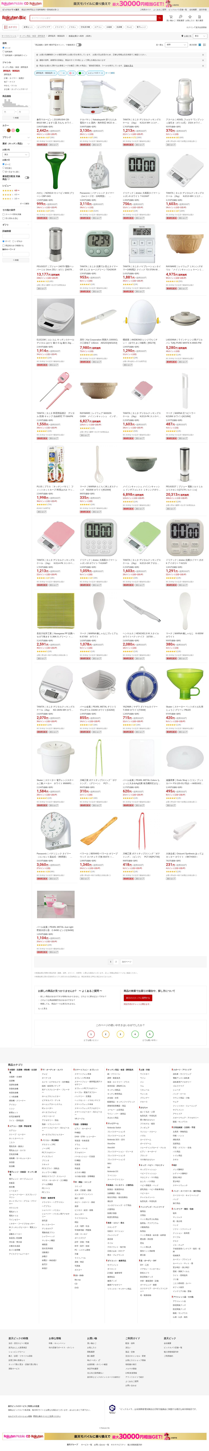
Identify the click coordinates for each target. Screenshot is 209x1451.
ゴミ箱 (175, 1279)
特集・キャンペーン (57, 1343)
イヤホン (72, 27)
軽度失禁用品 (112, 1217)
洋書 (76, 1254)
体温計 (44, 1268)
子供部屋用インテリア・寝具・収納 (186, 1250)
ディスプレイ (47, 1156)
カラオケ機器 (80, 1172)
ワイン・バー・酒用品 (116, 1114)
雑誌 (76, 1222)
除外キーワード (8, 249)
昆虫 (142, 1243)
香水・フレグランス (115, 1255)
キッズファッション (148, 1169)
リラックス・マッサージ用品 (119, 1289)
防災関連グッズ (146, 1277)
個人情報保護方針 (171, 1352)
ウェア (175, 1102)
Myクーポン (92, 1360)
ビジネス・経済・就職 (84, 1210)
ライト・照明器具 (16, 1120)
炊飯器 (12, 1183)
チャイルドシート (147, 1197)
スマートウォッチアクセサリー (87, 1108)
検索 (17, 118)
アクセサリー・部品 (50, 1120)
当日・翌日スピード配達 (19, 1343)
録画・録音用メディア (51, 1086)
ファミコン (112, 1175)
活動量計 (45, 1252)
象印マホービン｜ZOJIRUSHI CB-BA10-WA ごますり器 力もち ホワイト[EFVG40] (55, 122)
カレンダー (79, 1214)
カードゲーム (145, 1140)
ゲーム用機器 (47, 1184)
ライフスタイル (81, 1218)
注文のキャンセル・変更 (135, 1356)
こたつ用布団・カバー (182, 1283)
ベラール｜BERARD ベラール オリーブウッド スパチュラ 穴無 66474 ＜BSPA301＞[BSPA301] (99, 856)
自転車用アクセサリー (182, 1082)
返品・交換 (130, 1352)
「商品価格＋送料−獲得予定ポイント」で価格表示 (54, 45)
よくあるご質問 (159, 10)
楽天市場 (203, 10)
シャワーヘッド (48, 1236)
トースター (13, 1191)
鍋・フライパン (113, 1074)
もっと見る (42, 1008)
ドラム (77, 1144)
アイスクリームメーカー (19, 1254)
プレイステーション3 (116, 1155)
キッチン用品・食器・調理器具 (32, 36)
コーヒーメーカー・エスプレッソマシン (23, 1196)
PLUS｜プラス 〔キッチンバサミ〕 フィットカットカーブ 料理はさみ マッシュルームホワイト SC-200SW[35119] (55, 489)
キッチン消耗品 (113, 1090)
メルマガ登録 (130, 1369)
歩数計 (44, 1256)
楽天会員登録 (201, 27)
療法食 (143, 1255)
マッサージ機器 (48, 1240)
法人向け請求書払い (95, 1373)
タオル (175, 1159)
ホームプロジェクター (51, 1096)
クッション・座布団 (181, 1233)
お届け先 (6, 150)
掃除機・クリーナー (17, 1101)
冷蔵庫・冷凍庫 (15, 1077)
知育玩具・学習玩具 (148, 1116)
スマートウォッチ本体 (84, 1104)
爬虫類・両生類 (146, 1239)
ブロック (143, 1155)
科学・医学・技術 (82, 1246)
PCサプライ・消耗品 (50, 1168)
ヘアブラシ (46, 1206)
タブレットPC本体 (82, 1078)
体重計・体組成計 (49, 1260)
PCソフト (46, 1192)
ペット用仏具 (145, 1247)
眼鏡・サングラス (180, 1122)
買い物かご (91, 1343)
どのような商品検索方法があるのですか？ (57, 1000)
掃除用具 (176, 1140)
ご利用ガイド (145, 10)
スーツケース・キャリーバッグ (186, 1195)
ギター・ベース (81, 1148)
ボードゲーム (145, 1144)
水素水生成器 (14, 1246)
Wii (108, 1167)
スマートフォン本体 (83, 1074)
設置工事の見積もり (17, 1360)
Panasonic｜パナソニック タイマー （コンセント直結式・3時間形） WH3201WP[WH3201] (54, 856)
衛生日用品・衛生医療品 (117, 1197)
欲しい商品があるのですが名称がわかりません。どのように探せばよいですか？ (73, 996)
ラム (142, 1086)
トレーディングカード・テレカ (153, 1148)
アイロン (12, 1105)
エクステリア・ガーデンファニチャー (154, 1289)
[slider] (2, 107)
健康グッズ (112, 1281)
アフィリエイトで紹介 (134, 1377)
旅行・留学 (79, 1198)
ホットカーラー (48, 1224)
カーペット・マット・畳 (183, 1263)
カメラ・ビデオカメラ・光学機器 (55, 1082)
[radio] (3, 48)
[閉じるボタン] (203, 54)
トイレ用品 (177, 1155)
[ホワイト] (4, 130)
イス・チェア (178, 1245)
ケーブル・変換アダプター (86, 1092)
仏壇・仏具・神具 (180, 1317)
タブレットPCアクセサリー (86, 1088)
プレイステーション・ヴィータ (120, 1152)
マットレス (177, 1217)
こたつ (12, 1142)
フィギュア (144, 1128)
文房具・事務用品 (180, 1132)
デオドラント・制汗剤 (116, 1247)
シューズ (176, 1090)
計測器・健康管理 (114, 1273)
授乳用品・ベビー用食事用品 (152, 1189)
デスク (175, 1241)
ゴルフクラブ (178, 1086)
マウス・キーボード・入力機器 (55, 1180)
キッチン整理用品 (114, 1094)
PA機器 (78, 1133)
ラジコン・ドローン (148, 1132)
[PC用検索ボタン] (160, 18)
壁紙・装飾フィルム (181, 1271)
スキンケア (112, 1227)
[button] (3, 103)
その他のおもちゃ (147, 1159)
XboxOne (111, 1144)
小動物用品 (144, 1227)
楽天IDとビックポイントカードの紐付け (103, 1377)
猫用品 (143, 1211)
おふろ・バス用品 (147, 1181)
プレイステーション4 (116, 1136)
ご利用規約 (168, 1356)
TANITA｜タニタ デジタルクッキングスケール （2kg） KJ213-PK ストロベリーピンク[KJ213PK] (142, 416)
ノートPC (46, 1148)
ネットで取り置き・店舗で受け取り (23, 1364)
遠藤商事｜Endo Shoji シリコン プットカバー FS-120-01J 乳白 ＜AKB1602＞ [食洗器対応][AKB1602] (184, 783)
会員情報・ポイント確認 (97, 1364)
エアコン (98, 27)
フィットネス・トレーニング (185, 1106)
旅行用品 (176, 1203)
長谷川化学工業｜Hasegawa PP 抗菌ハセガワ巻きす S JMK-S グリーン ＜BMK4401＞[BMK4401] (56, 636)
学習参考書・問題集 (83, 1230)
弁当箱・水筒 (112, 1098)
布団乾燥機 (13, 1093)
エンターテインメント (84, 1194)
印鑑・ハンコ (178, 1136)
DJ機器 (78, 1160)
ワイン (143, 1078)
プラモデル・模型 (147, 1124)
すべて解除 (24, 204)
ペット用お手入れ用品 (149, 1219)
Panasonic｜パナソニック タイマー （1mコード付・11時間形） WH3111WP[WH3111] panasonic (97, 196)
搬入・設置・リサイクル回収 (20, 1356)
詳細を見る (128, 66)
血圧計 (44, 1264)
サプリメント (112, 1265)
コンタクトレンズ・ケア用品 (119, 1205)
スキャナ (45, 1164)
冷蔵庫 (109, 27)
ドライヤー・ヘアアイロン (53, 1202)
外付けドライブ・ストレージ (54, 1176)
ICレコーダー (47, 1108)
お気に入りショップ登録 (135, 1360)
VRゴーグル (80, 1119)
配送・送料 (130, 1343)
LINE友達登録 (131, 1373)
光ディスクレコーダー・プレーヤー (55, 1091)
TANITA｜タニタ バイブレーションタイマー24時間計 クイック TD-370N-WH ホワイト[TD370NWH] (142, 269)
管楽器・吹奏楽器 (82, 1141)
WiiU (109, 1163)
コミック (78, 1186)
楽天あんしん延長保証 (18, 1348)
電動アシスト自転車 (181, 1078)
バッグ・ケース (179, 1094)
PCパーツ (46, 1188)
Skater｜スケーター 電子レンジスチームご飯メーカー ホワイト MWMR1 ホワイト (55, 783)
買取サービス (14, 1369)
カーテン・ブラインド (182, 1259)
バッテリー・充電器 (83, 1096)
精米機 (12, 1187)
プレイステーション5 (116, 1132)
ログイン (190, 27)
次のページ (126, 962)
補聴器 (44, 1244)
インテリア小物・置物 (182, 1291)
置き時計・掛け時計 (181, 1267)
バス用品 (176, 1152)
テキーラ (143, 1102)
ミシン (12, 1109)
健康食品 (111, 1277)
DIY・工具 (144, 1265)
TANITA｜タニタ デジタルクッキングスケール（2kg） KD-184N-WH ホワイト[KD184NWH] (56, 709)
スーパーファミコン (115, 1179)
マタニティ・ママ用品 (149, 1177)
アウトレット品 (179, 1301)
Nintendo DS (112, 1171)
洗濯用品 (176, 1144)
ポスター (78, 1270)
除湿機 (12, 1166)
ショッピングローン (17, 1352)
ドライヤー (59, 27)
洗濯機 (119, 27)
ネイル (110, 1243)
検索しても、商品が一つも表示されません (57, 1004)
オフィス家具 (178, 1287)
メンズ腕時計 (178, 1169)
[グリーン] (17, 130)
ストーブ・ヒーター (17, 1134)
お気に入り (91, 1348)
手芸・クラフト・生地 (182, 1148)
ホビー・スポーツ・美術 (85, 1202)
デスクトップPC (49, 1144)
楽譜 (76, 1206)
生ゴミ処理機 (14, 1250)
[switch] (27, 177)
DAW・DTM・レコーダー (85, 1137)
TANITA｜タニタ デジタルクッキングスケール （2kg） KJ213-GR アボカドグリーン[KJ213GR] (142, 563)
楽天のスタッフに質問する (138, 998)
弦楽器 (77, 1164)
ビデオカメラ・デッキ (51, 1100)
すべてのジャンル (9, 36)
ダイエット (112, 1269)
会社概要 (193, 10)
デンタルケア (47, 1228)
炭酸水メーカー (15, 1234)
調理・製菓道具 (113, 1078)
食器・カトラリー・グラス (118, 1082)
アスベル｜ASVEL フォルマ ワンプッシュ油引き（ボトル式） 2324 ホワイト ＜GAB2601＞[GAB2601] (185, 122)
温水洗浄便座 (47, 1248)
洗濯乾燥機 (13, 1085)
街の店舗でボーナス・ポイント (62, 1348)
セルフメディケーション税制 (20, 1416)
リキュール (144, 1090)
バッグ (175, 1199)
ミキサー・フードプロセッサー (22, 1224)
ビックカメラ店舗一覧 (178, 10)
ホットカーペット (16, 1138)
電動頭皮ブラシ (48, 1232)
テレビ (129, 27)
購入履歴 (91, 1356)
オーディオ (46, 1078)
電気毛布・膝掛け (16, 1146)
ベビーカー (144, 1193)
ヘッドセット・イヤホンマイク (87, 1100)
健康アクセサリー (114, 1285)
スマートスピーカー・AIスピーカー (55, 1129)
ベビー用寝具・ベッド (149, 1185)
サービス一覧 (86, 1445)
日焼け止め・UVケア (116, 1251)
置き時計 (176, 1181)
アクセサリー (80, 1152)
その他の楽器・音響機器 (85, 1176)
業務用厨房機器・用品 (116, 1106)
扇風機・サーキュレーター (20, 1158)
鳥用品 (143, 1231)
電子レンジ (141, 27)
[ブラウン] (9, 130)
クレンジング (112, 1235)
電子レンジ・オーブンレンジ (21, 1179)
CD (76, 1284)
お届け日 (6, 160)
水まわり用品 (112, 1118)
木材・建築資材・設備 (149, 1281)
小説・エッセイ (81, 1234)
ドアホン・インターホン (150, 1269)
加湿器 (12, 1162)
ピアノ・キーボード (83, 1129)
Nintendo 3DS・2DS (116, 1140)
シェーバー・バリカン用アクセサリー (55, 1215)
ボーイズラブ (80, 1238)
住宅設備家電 (14, 1116)
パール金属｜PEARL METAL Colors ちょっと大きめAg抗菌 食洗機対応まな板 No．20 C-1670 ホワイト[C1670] (141, 783)
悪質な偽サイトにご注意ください (47, 1416)
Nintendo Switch (114, 1128)
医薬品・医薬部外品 (115, 1189)
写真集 (77, 1266)
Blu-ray (78, 1280)
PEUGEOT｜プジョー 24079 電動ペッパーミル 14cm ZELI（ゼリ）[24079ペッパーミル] (55, 269)
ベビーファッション (148, 1173)
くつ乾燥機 (13, 1097)
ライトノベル (80, 1258)
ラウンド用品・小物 (181, 1098)
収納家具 (176, 1255)
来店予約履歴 (92, 1369)
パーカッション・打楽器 (85, 1156)
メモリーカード (48, 1116)
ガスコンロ (13, 1208)
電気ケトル (13, 1216)
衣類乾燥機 (13, 1089)
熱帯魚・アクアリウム (149, 1223)
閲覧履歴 (91, 1352)
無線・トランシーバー (51, 1124)
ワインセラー (14, 1220)
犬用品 (143, 1215)
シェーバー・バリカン (51, 1210)
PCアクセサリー (49, 1152)
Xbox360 (111, 1148)
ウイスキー (144, 1074)
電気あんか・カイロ (17, 1150)
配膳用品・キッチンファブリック (121, 1102)
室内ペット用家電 (147, 1251)
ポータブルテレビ (49, 1112)
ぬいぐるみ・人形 (147, 1112)
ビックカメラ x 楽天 (10, 10)
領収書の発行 (130, 1364)
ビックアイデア (43, 27)
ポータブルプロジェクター (53, 1135)
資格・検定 (79, 1262)
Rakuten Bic (14, 18)
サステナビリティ (118, 1445)
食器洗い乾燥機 (15, 1238)
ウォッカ (143, 1094)
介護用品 (111, 1209)
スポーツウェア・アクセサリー (186, 1118)
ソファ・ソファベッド (182, 1229)
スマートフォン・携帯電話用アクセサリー (88, 1083)
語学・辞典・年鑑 (82, 1242)
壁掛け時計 (177, 1177)
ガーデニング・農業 (148, 1285)
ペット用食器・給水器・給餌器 (153, 1235)
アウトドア (177, 1114)
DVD (77, 1288)
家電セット (28, 27)
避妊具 (110, 1201)
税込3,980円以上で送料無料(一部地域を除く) (40, 10)
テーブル (176, 1237)
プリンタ (45, 1160)
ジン (142, 1082)
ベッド (175, 1225)
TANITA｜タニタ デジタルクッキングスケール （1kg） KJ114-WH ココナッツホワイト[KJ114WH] (142, 122)
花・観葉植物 (145, 1295)
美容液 (110, 1239)
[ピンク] (13, 130)
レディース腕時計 (180, 1173)
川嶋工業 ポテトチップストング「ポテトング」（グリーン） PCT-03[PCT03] (98, 783)
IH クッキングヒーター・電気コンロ (23, 1228)
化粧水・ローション (115, 1231)
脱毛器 (44, 1221)
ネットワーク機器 (49, 1172)
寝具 (175, 1213)
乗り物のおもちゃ (147, 1120)
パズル (143, 1136)
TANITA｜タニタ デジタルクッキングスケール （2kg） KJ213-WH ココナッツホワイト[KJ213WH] (185, 196)
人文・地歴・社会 (82, 1226)
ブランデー (144, 1098)
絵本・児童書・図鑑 (83, 1190)
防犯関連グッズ (179, 1305)
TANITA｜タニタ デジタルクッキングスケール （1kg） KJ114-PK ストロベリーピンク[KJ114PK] (56, 563)
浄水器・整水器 (15, 1242)
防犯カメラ (144, 1273)
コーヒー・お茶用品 (115, 1110)
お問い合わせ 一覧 (101, 1445)
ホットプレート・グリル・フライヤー (23, 1202)
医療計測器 (112, 1213)
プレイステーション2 (116, 1159)
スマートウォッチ (180, 1185)
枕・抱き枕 (177, 1221)
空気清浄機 (85, 27)
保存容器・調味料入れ (116, 1086)
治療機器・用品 (113, 1193)
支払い (128, 1348)
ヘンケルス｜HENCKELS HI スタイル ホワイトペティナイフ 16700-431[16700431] (141, 636)
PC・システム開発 (82, 1250)
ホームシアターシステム (52, 1104)
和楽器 (77, 1168)
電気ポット (13, 1212)
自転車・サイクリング (182, 1074)
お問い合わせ (130, 1385)
